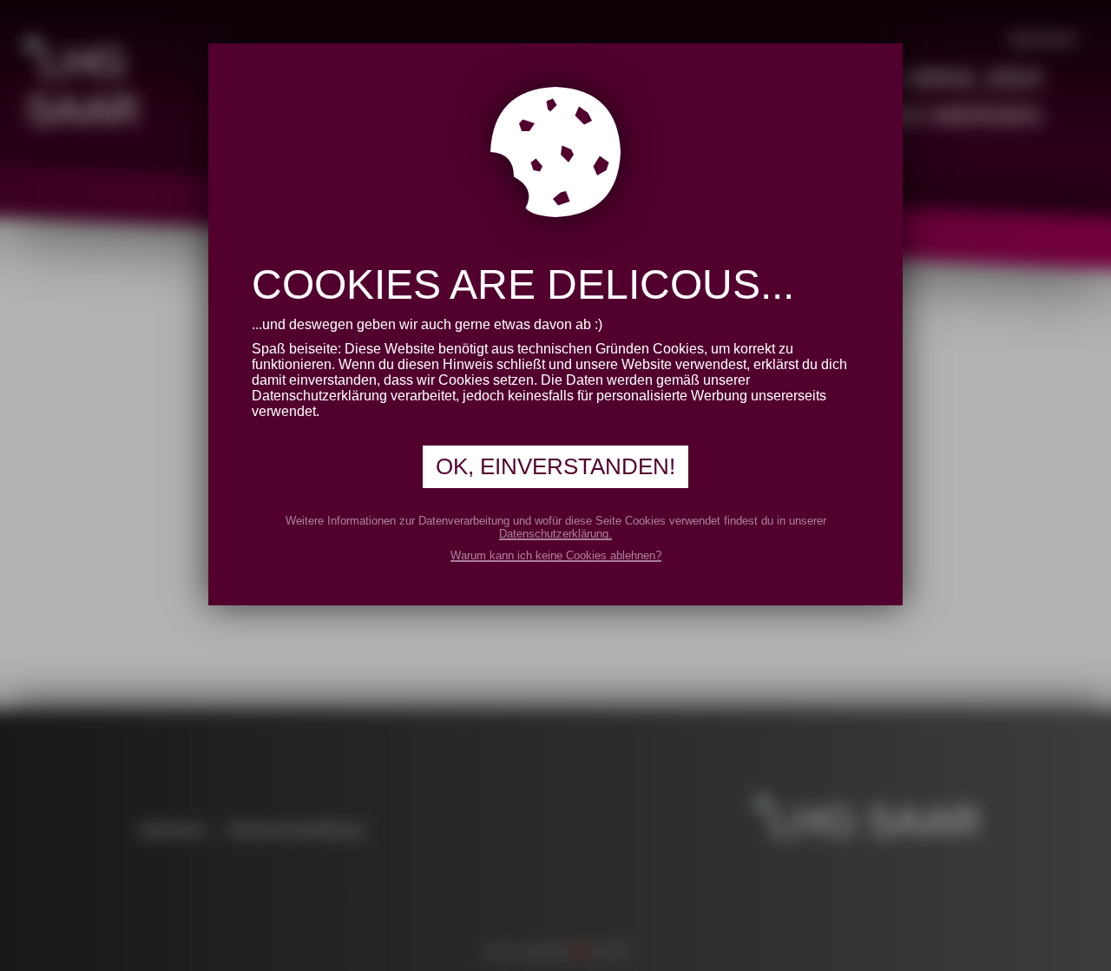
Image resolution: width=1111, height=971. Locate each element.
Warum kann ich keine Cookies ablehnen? (555, 555)
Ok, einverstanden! (555, 466)
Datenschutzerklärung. (555, 533)
